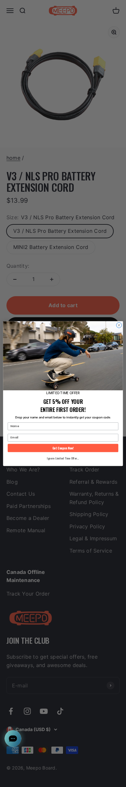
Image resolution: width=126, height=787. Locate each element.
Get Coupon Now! (63, 448)
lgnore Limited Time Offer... (63, 458)
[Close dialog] (119, 325)
